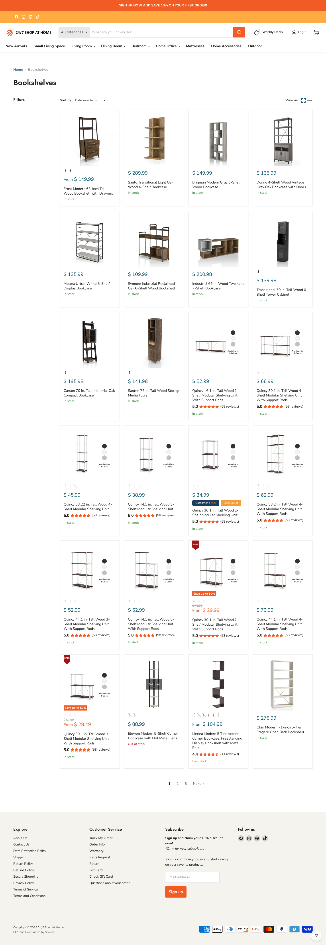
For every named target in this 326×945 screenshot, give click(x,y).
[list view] (309, 100)
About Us (20, 838)
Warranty (96, 851)
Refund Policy (23, 870)
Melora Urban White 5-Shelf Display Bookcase (87, 286)
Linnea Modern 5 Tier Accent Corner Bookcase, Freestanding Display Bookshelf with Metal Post (217, 740)
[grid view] (303, 100)
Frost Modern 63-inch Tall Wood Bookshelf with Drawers (88, 191)
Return (94, 863)
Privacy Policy (23, 883)
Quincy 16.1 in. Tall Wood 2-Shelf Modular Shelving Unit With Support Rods (215, 395)
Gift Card (96, 870)
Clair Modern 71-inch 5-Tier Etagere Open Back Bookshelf (280, 729)
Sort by (65, 100)
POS (16, 932)
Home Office (167, 46)
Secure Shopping (26, 876)
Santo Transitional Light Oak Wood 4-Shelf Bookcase (150, 184)
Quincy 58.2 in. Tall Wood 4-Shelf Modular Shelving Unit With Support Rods (280, 509)
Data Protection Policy (29, 851)
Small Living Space (49, 46)
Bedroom (139, 46)
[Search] (239, 32)
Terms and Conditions (29, 896)
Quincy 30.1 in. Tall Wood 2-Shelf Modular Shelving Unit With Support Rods (215, 624)
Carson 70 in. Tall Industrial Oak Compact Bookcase (89, 393)
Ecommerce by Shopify (40, 932)
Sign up (176, 891)
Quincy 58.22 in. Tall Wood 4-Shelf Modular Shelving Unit (88, 507)
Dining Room (112, 46)
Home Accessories (226, 46)
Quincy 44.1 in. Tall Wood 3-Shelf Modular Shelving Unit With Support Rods (87, 624)
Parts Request (99, 857)
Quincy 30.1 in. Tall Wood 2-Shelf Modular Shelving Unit (215, 512)
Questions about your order (109, 883)
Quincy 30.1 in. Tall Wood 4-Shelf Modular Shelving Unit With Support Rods (280, 395)
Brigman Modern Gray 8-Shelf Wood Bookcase (216, 184)
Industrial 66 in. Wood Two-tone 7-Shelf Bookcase (218, 286)
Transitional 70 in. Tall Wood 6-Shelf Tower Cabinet (282, 292)
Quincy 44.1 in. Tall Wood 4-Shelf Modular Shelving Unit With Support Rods (280, 624)
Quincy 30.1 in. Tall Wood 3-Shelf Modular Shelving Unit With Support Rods (87, 739)
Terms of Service (25, 889)
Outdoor (255, 46)
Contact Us (21, 844)
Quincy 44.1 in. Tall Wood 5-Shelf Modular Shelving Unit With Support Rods (151, 624)
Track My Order (100, 838)
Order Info (97, 844)
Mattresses (195, 46)
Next (197, 783)
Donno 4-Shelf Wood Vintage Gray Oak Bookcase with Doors (281, 184)
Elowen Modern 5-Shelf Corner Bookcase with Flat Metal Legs (153, 736)
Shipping (20, 857)
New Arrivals (16, 46)
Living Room (82, 46)
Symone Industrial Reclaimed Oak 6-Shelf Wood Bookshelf (151, 286)
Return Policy (23, 863)
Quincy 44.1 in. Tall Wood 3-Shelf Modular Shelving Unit (151, 507)
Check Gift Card (101, 876)
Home (18, 70)
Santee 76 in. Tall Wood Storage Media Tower (154, 393)
